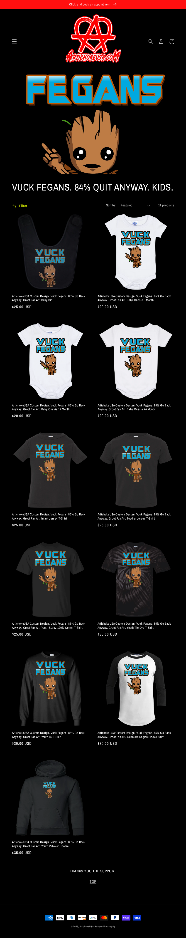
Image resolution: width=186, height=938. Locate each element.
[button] (14, 41)
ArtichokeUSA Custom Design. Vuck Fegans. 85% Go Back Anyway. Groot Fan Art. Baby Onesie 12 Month (49, 407)
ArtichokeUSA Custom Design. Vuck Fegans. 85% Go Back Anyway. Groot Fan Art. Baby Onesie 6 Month (134, 298)
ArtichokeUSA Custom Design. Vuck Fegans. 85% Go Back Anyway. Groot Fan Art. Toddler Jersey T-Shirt (134, 516)
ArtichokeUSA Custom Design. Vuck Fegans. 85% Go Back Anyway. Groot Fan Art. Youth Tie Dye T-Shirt (134, 626)
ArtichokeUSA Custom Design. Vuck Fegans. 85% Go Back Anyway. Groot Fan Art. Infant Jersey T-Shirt (49, 516)
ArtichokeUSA (87, 926)
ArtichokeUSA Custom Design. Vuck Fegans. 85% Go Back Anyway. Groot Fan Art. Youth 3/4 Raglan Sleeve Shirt (134, 735)
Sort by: (111, 205)
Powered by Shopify (105, 926)
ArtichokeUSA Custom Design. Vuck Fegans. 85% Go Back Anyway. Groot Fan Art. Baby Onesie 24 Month (134, 407)
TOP (93, 881)
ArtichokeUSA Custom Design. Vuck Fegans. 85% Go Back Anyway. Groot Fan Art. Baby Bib (49, 298)
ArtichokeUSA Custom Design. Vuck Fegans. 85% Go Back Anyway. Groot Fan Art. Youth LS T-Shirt (49, 735)
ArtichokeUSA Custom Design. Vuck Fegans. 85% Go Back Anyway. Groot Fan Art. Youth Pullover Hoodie (49, 844)
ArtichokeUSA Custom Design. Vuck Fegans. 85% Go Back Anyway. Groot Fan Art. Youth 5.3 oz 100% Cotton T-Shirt (49, 626)
